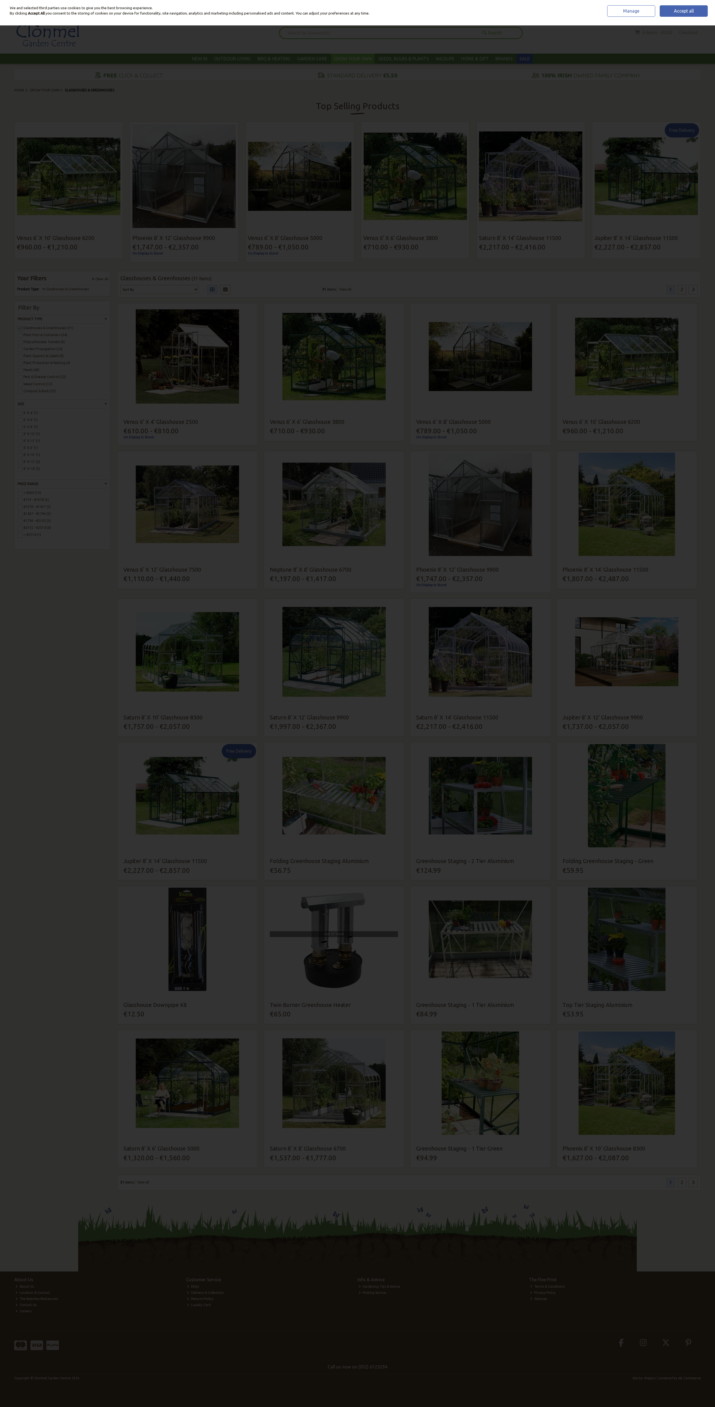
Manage (631, 10)
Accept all (684, 10)
